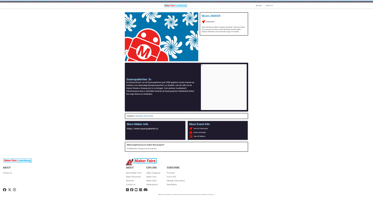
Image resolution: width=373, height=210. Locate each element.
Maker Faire (151, 177)
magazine (153, 173)
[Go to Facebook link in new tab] (5, 190)
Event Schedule (200, 132)
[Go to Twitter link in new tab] (10, 190)
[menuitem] (259, 6)
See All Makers (199, 136)
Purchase (171, 173)
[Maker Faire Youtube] (136, 190)
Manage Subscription (176, 180)
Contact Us (130, 184)
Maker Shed (151, 180)
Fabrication (139, 116)
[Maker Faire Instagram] (140, 190)
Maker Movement (133, 177)
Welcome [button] (259, 5)
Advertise (130, 180)
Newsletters (172, 184)
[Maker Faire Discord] (145, 190)
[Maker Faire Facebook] (131, 190)
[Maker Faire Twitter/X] (127, 190)
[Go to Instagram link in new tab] (14, 190)
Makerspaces (152, 184)
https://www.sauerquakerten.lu (142, 128)
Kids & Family (148, 116)
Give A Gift (171, 177)
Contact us (269, 5)
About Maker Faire (134, 173)
